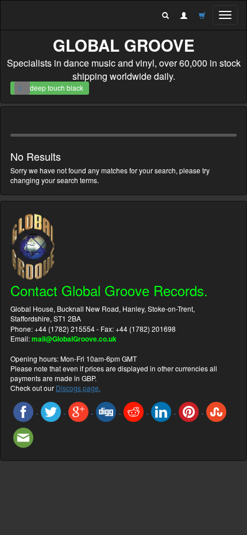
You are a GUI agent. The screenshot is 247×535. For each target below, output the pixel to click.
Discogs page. (78, 388)
